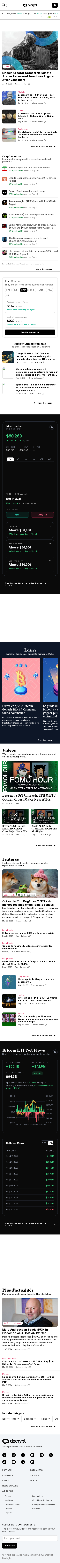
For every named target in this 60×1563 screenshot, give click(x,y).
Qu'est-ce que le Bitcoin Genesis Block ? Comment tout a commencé (19, 709)
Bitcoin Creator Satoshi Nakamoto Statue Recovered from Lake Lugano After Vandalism (28, 76)
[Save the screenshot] (51, 427)
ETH (25, 14)
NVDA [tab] (23, 290)
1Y (34, 459)
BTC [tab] (8, 290)
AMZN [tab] (41, 290)
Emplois (8, 1512)
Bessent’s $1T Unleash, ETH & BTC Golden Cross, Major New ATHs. (28, 797)
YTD (42, 459)
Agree (18, 515)
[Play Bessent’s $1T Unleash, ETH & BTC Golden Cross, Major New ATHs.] (30, 776)
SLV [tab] (7, 295)
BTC (4, 14)
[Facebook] (42, 1455)
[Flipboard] (23, 1462)
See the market (30, 332)
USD (51, 1143)
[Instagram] (14, 1455)
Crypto (6, 1480)
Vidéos (33, 1480)
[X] (4, 1455)
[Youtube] (14, 1462)
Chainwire (45, 346)
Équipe (8, 1496)
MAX (50, 459)
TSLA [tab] (49, 290)
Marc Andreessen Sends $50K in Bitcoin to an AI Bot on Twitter (25, 1331)
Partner (7, 1470)
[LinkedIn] (32, 1455)
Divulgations (37, 1496)
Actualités (36, 1470)
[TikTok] (4, 1462)
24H (10, 459)
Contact (8, 1508)
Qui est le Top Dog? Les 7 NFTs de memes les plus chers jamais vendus (28, 902)
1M (26, 459)
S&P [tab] (15, 290)
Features (7, 1475)
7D (18, 459)
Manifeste (9, 1500)
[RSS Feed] (51, 1455)
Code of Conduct (12, 1504)
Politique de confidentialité (43, 1504)
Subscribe (10, 1545)
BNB (45, 14)
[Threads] (23, 1455)
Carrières (36, 1508)
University (36, 1475)
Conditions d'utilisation (42, 1500)
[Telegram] (32, 1462)
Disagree (42, 515)
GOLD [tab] (32, 290)
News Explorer (10, 1486)
